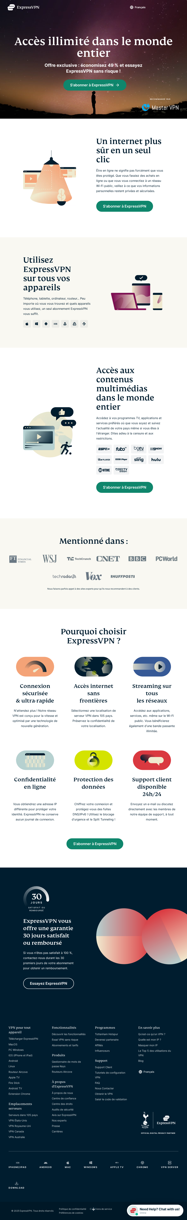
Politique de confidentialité (72, 1209)
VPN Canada (16, 1131)
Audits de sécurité (62, 1109)
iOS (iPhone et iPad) (21, 1055)
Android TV (15, 1088)
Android (13, 1060)
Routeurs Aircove (62, 1071)
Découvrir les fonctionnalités (68, 1034)
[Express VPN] (23, 7)
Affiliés (99, 1045)
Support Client (103, 1067)
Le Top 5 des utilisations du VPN (154, 1053)
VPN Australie (17, 1137)
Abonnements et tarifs (65, 1045)
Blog (141, 1060)
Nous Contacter (104, 1088)
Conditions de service (101, 1209)
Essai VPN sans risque (65, 1039)
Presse (56, 1125)
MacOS (13, 1044)
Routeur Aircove (18, 1071)
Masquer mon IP (148, 1045)
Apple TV (14, 1077)
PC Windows (16, 1049)
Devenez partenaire (107, 1039)
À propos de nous (62, 1092)
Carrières (57, 1131)
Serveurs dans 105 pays (23, 1115)
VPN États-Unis (18, 1120)
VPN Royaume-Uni (20, 1125)
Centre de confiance (64, 1098)
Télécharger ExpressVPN (23, 1038)
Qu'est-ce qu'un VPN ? (151, 1034)
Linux (12, 1066)
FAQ (97, 1082)
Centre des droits (62, 1103)
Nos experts (59, 1120)
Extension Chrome (19, 1093)
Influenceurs (102, 1050)
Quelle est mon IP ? (149, 1039)
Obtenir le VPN (104, 1093)
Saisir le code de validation (111, 1099)
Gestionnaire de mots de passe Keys (66, 1064)
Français (140, 7)
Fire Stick (14, 1082)
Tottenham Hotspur (106, 1034)
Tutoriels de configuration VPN (110, 1075)
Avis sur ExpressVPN (64, 1115)
